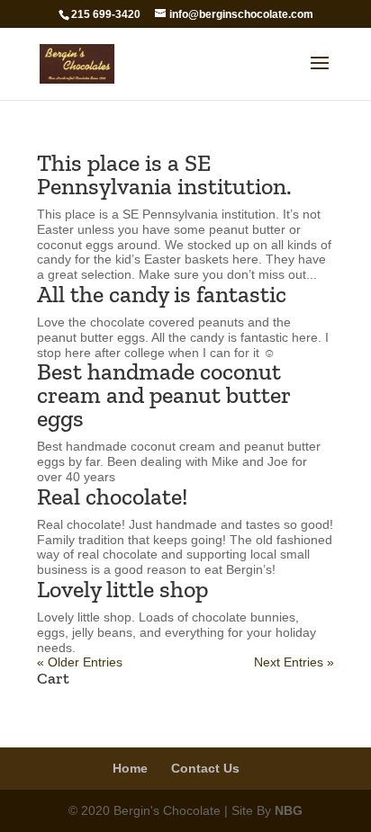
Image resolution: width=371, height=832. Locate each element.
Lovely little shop (122, 589)
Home (130, 768)
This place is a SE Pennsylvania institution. (164, 174)
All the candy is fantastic (161, 294)
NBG (289, 810)
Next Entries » (294, 662)
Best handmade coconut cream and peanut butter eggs (164, 395)
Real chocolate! (112, 496)
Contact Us (205, 768)
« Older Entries (79, 662)
